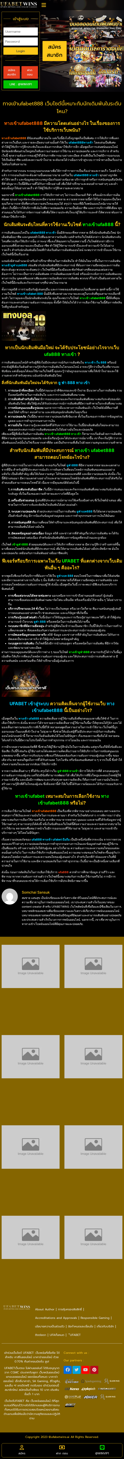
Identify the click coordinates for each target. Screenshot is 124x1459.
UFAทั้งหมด (57, 1335)
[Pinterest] (94, 1370)
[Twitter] (76, 1370)
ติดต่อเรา (40, 1335)
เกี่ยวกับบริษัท (105, 1326)
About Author (44, 1309)
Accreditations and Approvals (56, 1318)
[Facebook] (68, 1370)
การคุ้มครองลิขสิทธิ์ (70, 1309)
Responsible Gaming (95, 1318)
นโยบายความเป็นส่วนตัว (49, 1326)
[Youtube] (85, 1370)
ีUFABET (74, 1335)
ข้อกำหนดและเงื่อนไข (80, 1326)
